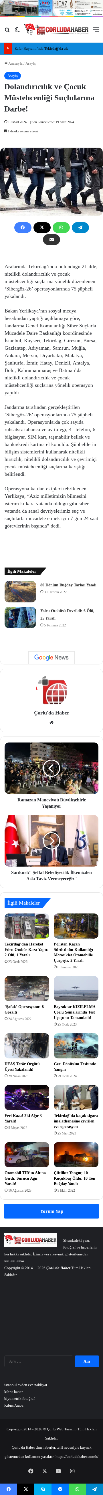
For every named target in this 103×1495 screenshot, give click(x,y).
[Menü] (96, 31)
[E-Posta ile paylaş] (51, 239)
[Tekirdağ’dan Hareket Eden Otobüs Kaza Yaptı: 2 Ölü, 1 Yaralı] (27, 926)
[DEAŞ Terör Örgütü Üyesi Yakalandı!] (27, 1045)
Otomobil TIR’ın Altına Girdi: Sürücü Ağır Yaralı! (25, 1178)
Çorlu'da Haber (51, 713)
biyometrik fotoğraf (19, 1398)
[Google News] (51, 657)
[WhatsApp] (61, 227)
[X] (42, 227)
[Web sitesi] (51, 722)
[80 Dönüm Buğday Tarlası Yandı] (20, 591)
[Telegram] (80, 227)
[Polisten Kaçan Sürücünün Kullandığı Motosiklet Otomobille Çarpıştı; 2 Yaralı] (76, 926)
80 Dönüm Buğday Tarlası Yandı (68, 585)
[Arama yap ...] (7, 31)
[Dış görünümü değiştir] (17, 31)
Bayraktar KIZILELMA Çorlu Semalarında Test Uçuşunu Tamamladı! (75, 1012)
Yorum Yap (51, 1211)
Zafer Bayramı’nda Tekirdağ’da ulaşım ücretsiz (51, 48)
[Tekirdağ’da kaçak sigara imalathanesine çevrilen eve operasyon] (76, 1097)
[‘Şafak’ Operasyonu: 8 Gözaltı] (27, 988)
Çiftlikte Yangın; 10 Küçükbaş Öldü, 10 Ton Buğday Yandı (74, 1178)
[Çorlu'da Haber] (56, 29)
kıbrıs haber (13, 1392)
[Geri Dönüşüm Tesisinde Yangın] (76, 1045)
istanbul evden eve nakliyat (25, 1385)
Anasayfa (15, 63)
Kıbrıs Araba (13, 1405)
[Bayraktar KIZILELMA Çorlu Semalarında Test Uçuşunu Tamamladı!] (76, 988)
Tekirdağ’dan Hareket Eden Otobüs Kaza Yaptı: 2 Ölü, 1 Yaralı (27, 949)
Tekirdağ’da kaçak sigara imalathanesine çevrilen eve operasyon (76, 1121)
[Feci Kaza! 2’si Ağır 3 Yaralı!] (27, 1097)
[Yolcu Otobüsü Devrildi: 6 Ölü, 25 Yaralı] (20, 617)
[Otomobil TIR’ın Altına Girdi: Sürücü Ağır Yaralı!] (27, 1154)
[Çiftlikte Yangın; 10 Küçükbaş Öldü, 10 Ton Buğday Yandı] (76, 1154)
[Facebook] (22, 227)
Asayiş (30, 63)
